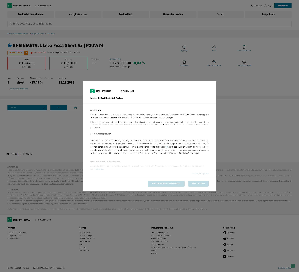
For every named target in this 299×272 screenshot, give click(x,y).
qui (166, 147)
